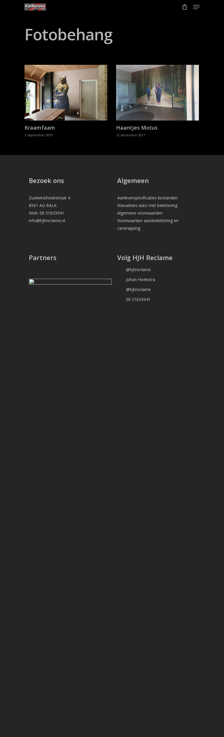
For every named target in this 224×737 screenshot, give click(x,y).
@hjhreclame (134, 269)
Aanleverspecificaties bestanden (147, 198)
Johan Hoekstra (136, 279)
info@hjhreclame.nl (47, 220)
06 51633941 (133, 299)
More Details (67, 88)
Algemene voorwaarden (139, 213)
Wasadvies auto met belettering (147, 205)
